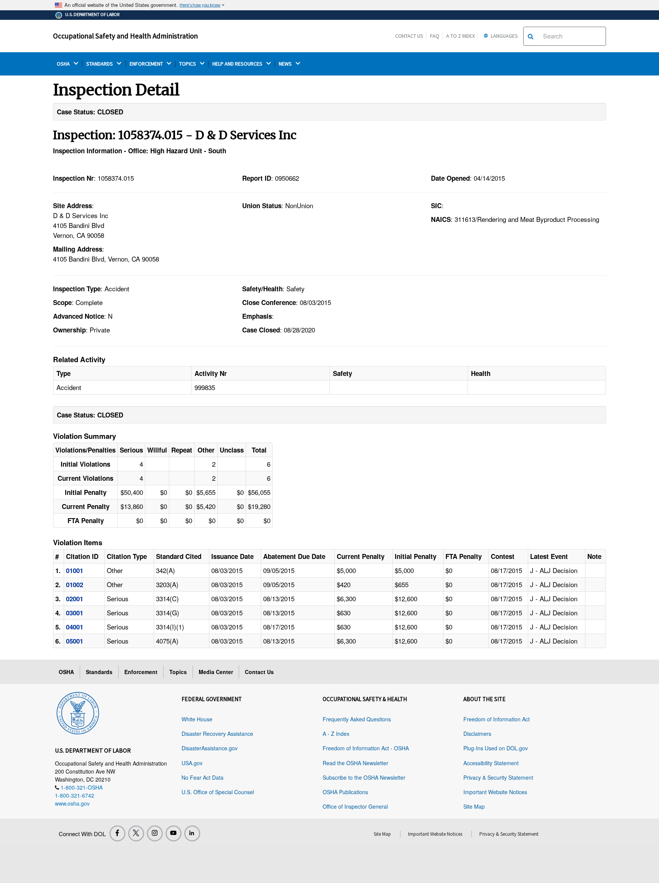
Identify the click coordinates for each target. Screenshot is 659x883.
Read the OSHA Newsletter (355, 763)
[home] (78, 712)
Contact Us (409, 35)
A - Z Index (336, 733)
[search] (530, 36)
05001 (74, 640)
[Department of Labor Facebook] (117, 833)
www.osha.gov (72, 803)
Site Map (474, 806)
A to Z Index (460, 35)
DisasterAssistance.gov (210, 748)
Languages (504, 35)
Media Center (216, 672)
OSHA (64, 64)
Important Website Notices (495, 792)
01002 (74, 584)
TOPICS (188, 64)
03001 (74, 612)
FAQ (434, 35)
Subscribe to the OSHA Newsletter (364, 777)
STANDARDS (100, 64)
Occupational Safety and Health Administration (125, 35)
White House (197, 719)
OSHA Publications (345, 792)
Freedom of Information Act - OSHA (366, 748)
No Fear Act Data (202, 777)
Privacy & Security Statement (498, 777)
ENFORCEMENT (147, 64)
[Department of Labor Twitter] (136, 833)
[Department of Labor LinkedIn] (192, 833)
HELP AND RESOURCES (238, 64)
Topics (178, 672)
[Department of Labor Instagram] (155, 833)
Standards (99, 672)
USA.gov (192, 763)
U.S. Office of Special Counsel (218, 792)
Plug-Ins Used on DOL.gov (495, 748)
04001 (74, 626)
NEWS (286, 64)
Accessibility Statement (491, 763)
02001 (74, 598)
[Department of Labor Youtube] (174, 833)
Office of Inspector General (355, 806)
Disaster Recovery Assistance (217, 733)
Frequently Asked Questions (357, 719)
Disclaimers (477, 733)
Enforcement (141, 672)
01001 (74, 570)
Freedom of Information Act (496, 719)
